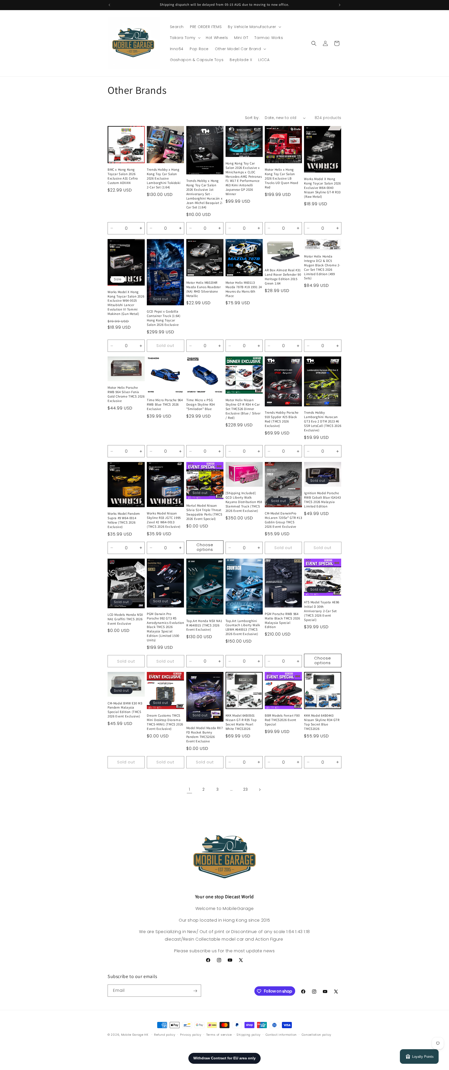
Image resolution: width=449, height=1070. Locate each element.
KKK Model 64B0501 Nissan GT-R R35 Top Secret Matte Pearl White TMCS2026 (241, 722)
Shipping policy (248, 1034)
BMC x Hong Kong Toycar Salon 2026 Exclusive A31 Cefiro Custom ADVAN (123, 176)
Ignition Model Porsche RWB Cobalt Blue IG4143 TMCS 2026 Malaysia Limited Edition (322, 499)
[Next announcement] (339, 5)
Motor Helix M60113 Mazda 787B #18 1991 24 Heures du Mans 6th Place (244, 289)
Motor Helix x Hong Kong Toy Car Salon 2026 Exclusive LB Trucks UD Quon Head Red (281, 178)
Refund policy (164, 1034)
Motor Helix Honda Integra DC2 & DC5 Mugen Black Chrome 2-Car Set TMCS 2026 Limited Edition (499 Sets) (322, 267)
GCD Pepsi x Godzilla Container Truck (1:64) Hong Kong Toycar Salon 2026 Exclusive (163, 318)
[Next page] (259, 789)
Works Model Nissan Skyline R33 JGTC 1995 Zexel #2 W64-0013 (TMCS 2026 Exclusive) (164, 520)
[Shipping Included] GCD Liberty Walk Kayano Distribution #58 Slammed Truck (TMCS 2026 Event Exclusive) (244, 502)
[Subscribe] (195, 991)
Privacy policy (190, 1034)
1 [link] (189, 789)
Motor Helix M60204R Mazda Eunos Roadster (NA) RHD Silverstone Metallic (203, 289)
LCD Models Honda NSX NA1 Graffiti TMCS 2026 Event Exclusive (125, 619)
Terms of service (219, 1034)
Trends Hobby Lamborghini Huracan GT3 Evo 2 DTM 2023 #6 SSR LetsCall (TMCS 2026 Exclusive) (322, 422)
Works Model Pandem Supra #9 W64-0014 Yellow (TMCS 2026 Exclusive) (124, 520)
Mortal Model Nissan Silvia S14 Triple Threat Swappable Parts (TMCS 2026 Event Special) (204, 512)
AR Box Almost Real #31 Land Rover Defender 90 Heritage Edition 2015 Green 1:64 (283, 277)
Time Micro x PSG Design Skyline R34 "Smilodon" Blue (200, 404)
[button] (254, 26)
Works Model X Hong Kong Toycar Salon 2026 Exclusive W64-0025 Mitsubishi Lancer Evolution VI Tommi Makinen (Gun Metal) (126, 303)
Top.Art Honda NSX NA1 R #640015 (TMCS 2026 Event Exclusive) (204, 625)
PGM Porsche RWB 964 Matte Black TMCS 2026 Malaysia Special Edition (282, 620)
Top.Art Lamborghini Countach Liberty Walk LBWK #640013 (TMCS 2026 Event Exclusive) (243, 627)
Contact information (281, 1034)
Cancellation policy (316, 1034)
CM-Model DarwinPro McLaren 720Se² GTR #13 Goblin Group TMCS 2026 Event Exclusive (283, 520)
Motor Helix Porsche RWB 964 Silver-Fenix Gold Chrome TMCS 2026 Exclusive (126, 394)
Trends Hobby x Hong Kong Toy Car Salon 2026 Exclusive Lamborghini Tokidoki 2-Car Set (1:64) (163, 178)
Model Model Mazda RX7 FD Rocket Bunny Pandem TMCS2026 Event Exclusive (204, 734)
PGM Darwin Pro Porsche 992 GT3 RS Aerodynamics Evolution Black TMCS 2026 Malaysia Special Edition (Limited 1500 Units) (165, 627)
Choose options (204, 547)
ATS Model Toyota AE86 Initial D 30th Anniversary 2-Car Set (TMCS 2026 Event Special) (321, 611)
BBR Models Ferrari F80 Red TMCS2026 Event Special (282, 720)
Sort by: (252, 117)
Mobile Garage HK (134, 1035)
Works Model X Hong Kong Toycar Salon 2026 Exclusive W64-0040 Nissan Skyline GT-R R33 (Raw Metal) (322, 188)
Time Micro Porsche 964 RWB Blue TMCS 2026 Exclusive (165, 404)
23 (245, 789)
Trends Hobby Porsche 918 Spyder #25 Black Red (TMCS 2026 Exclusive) (282, 419)
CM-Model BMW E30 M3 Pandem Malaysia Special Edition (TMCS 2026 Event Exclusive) (125, 710)
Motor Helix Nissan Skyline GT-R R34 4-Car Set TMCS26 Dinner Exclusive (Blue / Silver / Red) (243, 409)
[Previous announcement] (109, 5)
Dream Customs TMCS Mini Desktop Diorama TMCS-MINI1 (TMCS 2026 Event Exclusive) (165, 722)
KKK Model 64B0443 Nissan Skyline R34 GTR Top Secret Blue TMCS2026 (321, 722)
